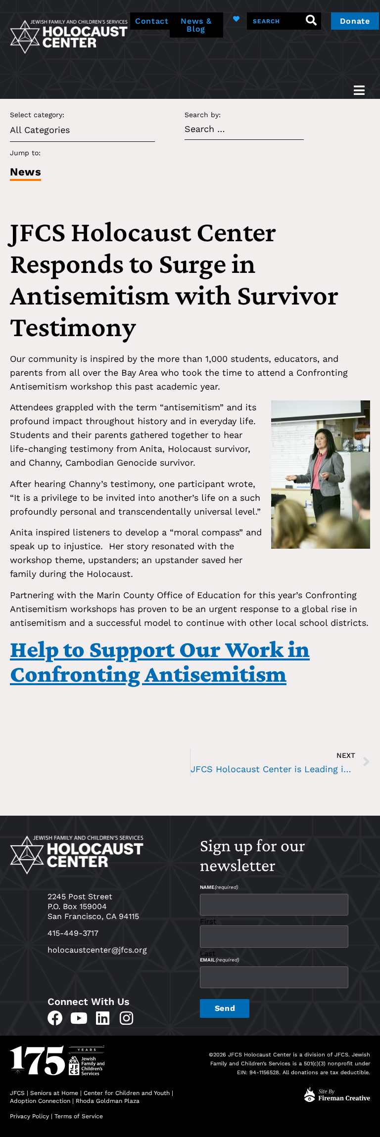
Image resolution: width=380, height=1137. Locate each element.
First (208, 921)
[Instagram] (126, 1018)
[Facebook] (55, 1018)
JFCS (17, 1093)
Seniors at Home (54, 1093)
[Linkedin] (102, 1018)
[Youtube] (79, 1018)
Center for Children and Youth (127, 1093)
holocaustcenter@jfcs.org (97, 950)
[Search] (311, 21)
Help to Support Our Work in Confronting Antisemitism (160, 661)
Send (225, 1008)
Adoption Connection (40, 1100)
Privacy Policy (29, 1116)
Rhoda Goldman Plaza (109, 1100)
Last (207, 953)
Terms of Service (78, 1116)
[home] (69, 36)
